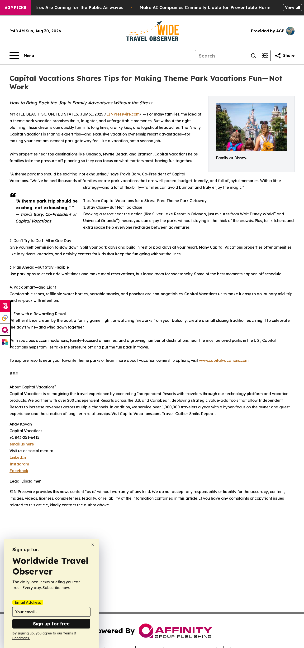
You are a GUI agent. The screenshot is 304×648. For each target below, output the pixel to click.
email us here (22, 444)
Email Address (28, 602)
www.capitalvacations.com (223, 360)
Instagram (19, 464)
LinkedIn (18, 457)
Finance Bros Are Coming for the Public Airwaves (69, 7)
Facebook (19, 470)
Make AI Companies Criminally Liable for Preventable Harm (205, 7)
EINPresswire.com (122, 114)
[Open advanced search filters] (265, 55)
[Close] (92, 544)
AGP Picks (15, 7)
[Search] (253, 55)
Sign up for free (51, 624)
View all (292, 7)
